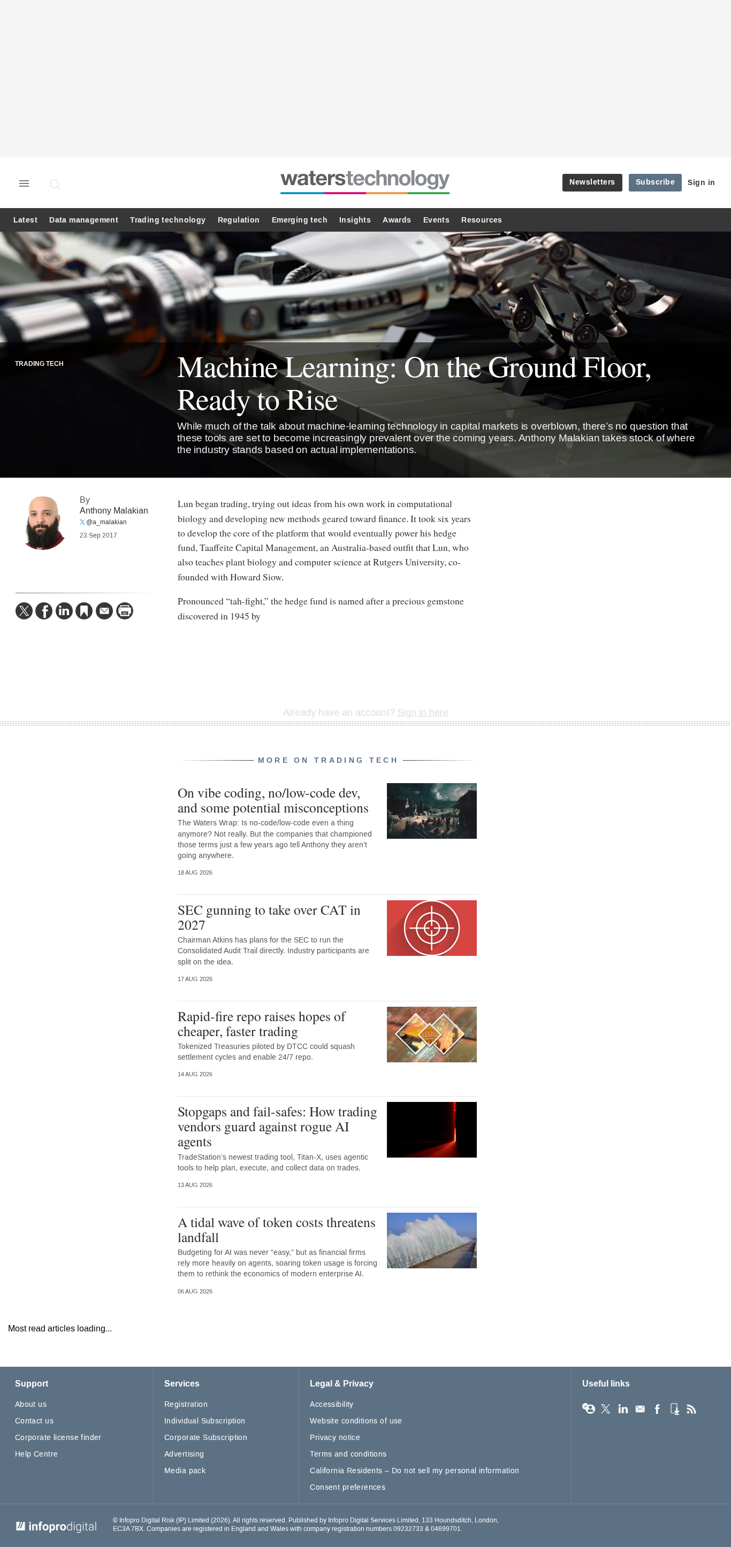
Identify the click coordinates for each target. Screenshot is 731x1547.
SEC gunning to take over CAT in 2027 (269, 917)
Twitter (605, 1409)
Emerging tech (300, 220)
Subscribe (655, 182)
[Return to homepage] (365, 194)
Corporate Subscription (205, 1438)
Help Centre (36, 1454)
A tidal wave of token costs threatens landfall (277, 1229)
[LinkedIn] (64, 610)
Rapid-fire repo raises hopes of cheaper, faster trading (262, 1023)
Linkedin (622, 1409)
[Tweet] (24, 610)
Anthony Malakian (114, 511)
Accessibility (331, 1404)
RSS (691, 1409)
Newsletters (592, 182)
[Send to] (104, 610)
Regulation (239, 220)
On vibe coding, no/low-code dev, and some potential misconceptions (273, 800)
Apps (674, 1409)
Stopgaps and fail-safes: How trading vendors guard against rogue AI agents (277, 1126)
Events (436, 220)
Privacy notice (335, 1438)
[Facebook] (43, 610)
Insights (355, 220)
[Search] (55, 184)
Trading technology (167, 220)
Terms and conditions (348, 1454)
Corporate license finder (58, 1438)
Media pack (184, 1471)
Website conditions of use (356, 1421)
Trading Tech (39, 364)
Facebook (657, 1409)
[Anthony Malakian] (42, 523)
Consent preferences (347, 1487)
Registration (186, 1404)
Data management (83, 220)
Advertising (184, 1454)
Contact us (34, 1421)
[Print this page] (124, 610)
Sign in (701, 182)
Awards (397, 220)
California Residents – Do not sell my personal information (414, 1471)
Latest (25, 220)
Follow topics (588, 1409)
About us (31, 1404)
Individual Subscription (205, 1421)
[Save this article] (84, 610)
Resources (481, 220)
